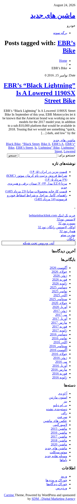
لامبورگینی (60, 425)
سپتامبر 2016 (58, 346)
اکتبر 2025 (60, 295)
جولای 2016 (59, 354)
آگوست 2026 (58, 268)
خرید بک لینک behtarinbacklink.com (52, 215)
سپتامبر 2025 (58, 299)
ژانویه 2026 (59, 283)
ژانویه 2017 (59, 330)
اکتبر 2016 (60, 342)
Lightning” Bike (49, 147)
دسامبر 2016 (58, 334)
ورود (64, 476)
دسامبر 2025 (58, 287)
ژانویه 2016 (59, 377)
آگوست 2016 (58, 350)
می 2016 (61, 361)
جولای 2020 (59, 303)
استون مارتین (58, 397)
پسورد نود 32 (66, 223)
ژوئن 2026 (60, 275)
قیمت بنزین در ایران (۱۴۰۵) (48, 171)
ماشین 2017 (59, 436)
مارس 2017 (59, 322)
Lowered (69, 151)
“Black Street (30, 144)
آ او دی (62, 393)
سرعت (62, 417)
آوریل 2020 (59, 307)
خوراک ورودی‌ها (56, 480)
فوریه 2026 (59, 279)
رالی (64, 413)
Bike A (45, 144)
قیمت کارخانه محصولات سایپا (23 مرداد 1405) (36, 191)
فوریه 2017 (59, 326)
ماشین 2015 (59, 428)
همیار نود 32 (67, 231)
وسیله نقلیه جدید (56, 456)
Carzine (9, 495)
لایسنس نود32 (66, 219)
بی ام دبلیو (60, 405)
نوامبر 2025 (59, 291)
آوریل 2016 (59, 365)
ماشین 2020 (59, 444)
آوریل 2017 (59, 318)
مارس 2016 (59, 369)
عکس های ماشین (55, 421)
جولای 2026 (59, 271)
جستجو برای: (66, 155)
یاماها (63, 460)
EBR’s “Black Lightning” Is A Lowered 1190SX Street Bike (39, 93)
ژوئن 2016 (60, 358)
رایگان (71, 239)
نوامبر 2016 (59, 338)
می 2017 (61, 314)
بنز (65, 401)
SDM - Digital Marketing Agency (53, 498)
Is (35, 147)
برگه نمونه (60, 33)
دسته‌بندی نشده (56, 409)
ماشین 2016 (59, 432)
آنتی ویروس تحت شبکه (38, 243)
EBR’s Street (24, 147)
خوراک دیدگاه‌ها (56, 484)
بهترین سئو (68, 235)
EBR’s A (58, 144)
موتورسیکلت (58, 452)
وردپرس (61, 488)
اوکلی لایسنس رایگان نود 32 (56, 227)
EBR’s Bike (66, 46)
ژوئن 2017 (60, 311)
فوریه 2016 (59, 373)
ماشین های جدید (52, 15)
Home (63, 60)
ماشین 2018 (59, 440)
